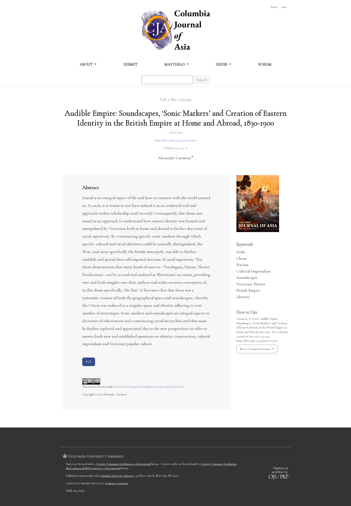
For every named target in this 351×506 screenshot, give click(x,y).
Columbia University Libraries (117, 476)
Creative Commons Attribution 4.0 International (123, 464)
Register (274, 6)
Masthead (175, 64)
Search (201, 79)
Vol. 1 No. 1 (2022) (175, 100)
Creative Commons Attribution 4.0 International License (149, 386)
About (86, 64)
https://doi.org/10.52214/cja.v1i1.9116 (175, 140)
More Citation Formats (256, 349)
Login (284, 6)
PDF (89, 362)
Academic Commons (116, 483)
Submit (131, 64)
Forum (264, 64)
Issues (222, 64)
